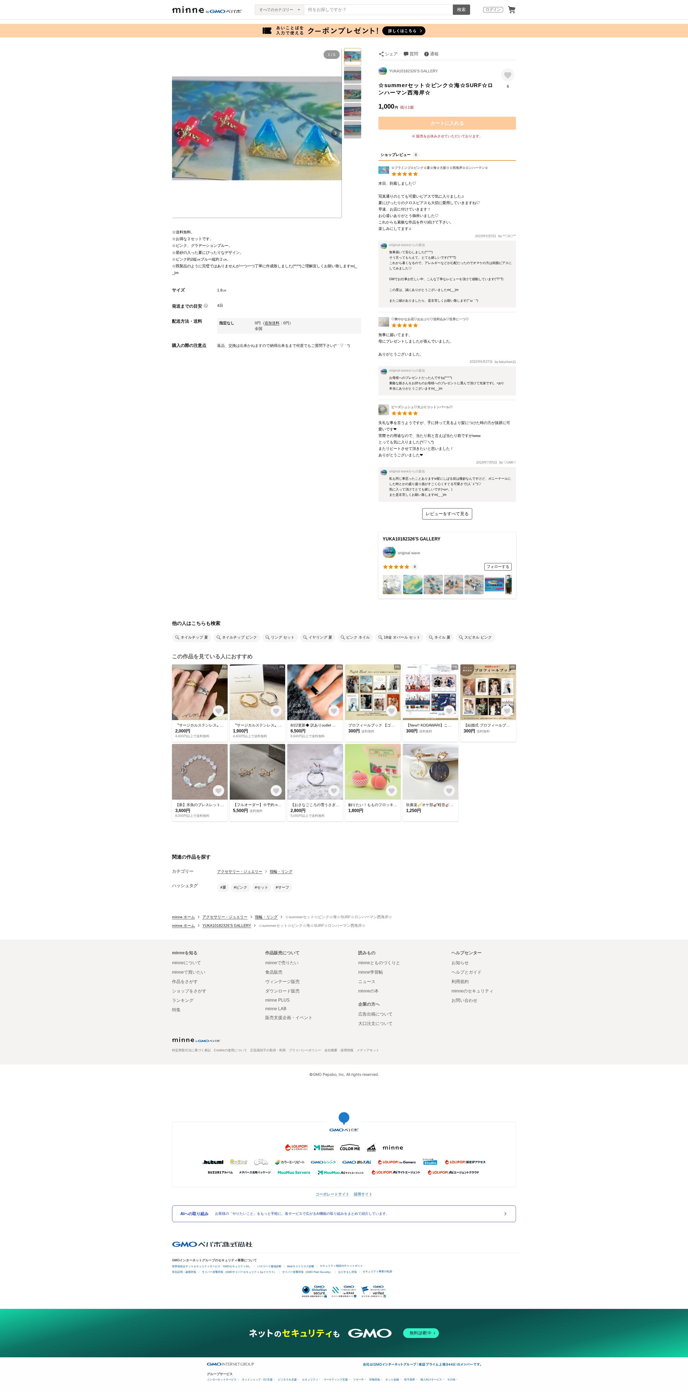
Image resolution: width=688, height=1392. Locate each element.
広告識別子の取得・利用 (268, 1050)
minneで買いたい (188, 972)
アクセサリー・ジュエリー (239, 871)
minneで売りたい (282, 962)
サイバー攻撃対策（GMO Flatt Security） (307, 1271)
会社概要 (330, 1050)
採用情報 (347, 1050)
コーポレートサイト (332, 1194)
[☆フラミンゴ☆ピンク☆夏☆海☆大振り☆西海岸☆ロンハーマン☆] (433, 174)
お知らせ (460, 962)
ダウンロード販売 (282, 991)
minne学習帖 (370, 972)
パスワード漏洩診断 (269, 1266)
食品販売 (273, 972)
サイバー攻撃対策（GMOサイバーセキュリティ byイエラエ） (239, 1271)
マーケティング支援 (336, 1379)
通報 (434, 54)
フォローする (498, 566)
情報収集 (374, 1379)
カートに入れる (447, 123)
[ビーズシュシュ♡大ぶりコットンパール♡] (415, 413)
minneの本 (368, 991)
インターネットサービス (221, 1379)
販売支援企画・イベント (289, 1017)
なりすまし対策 (347, 1271)
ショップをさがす (189, 991)
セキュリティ (310, 1379)
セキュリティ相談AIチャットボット (341, 1265)
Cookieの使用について (230, 1050)
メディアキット (368, 1050)
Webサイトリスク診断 (300, 1266)
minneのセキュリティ (472, 991)
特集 (176, 1009)
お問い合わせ (464, 1000)
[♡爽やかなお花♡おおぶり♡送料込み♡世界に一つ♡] (423, 325)
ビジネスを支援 (287, 1379)
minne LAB (275, 1008)
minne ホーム (183, 917)
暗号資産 (409, 1379)
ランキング (183, 1000)
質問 (414, 54)
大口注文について (375, 1023)
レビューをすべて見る (447, 513)
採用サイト (363, 1194)
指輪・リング (281, 871)
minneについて (186, 962)
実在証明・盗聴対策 (184, 1271)
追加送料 (272, 323)
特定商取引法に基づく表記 (191, 1050)
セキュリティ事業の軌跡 (377, 1271)
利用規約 (460, 981)
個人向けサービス (431, 1379)
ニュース (366, 981)
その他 (451, 1379)
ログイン (493, 9)
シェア (391, 54)
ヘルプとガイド (467, 972)
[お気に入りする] (508, 75)
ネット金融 (392, 1379)
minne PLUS (277, 1000)
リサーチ (358, 1379)
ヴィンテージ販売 (282, 981)
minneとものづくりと (379, 962)
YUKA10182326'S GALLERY (413, 71)
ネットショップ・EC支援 (257, 1379)
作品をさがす (185, 981)
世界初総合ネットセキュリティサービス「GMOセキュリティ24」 (212, 1266)
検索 (461, 9)
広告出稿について (375, 1014)
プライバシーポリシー (305, 1050)
